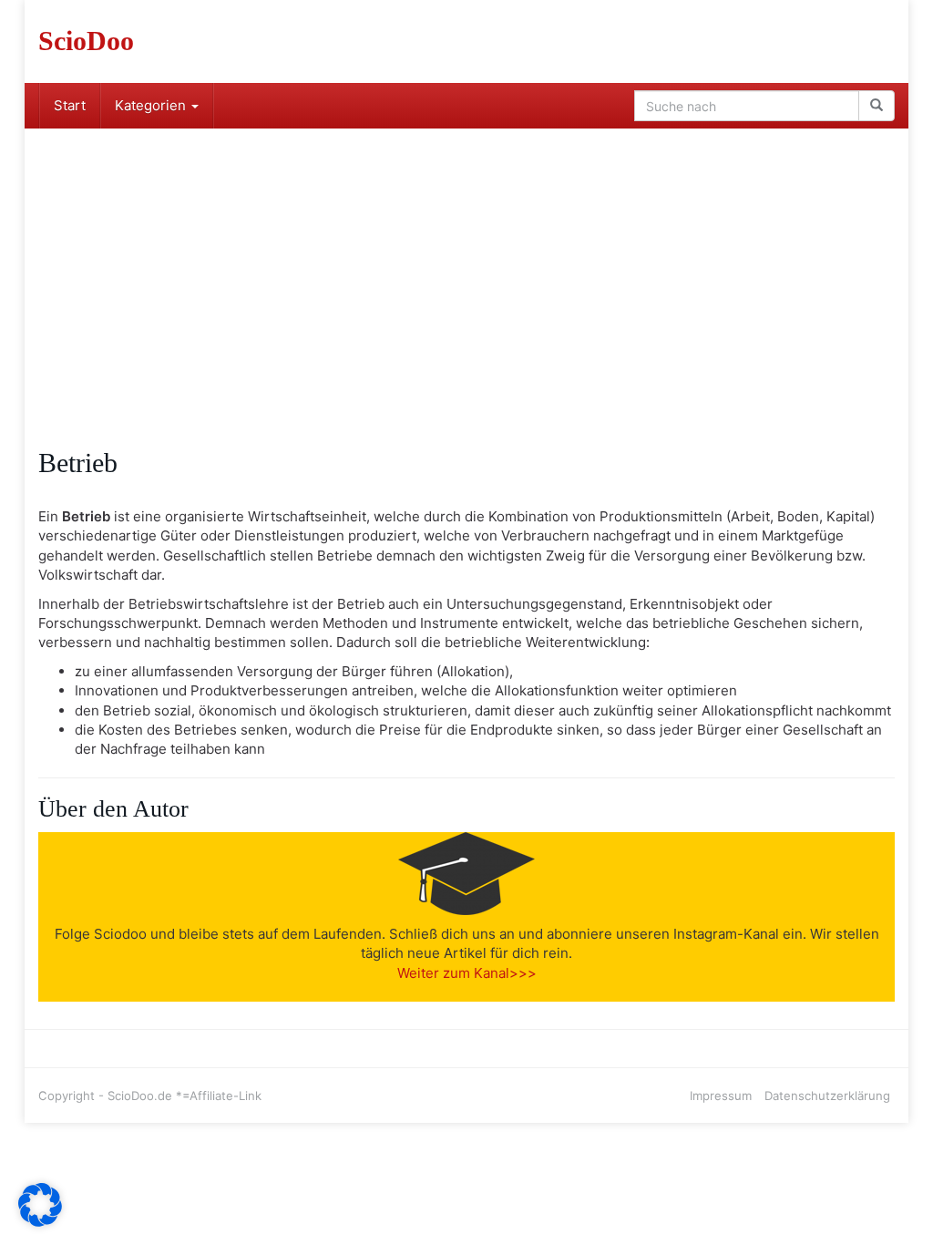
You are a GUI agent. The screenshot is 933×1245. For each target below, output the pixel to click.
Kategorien (152, 105)
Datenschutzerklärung (827, 1095)
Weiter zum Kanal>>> (467, 973)
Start (70, 105)
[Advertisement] (466, 265)
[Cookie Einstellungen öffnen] (40, 1221)
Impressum (721, 1095)
